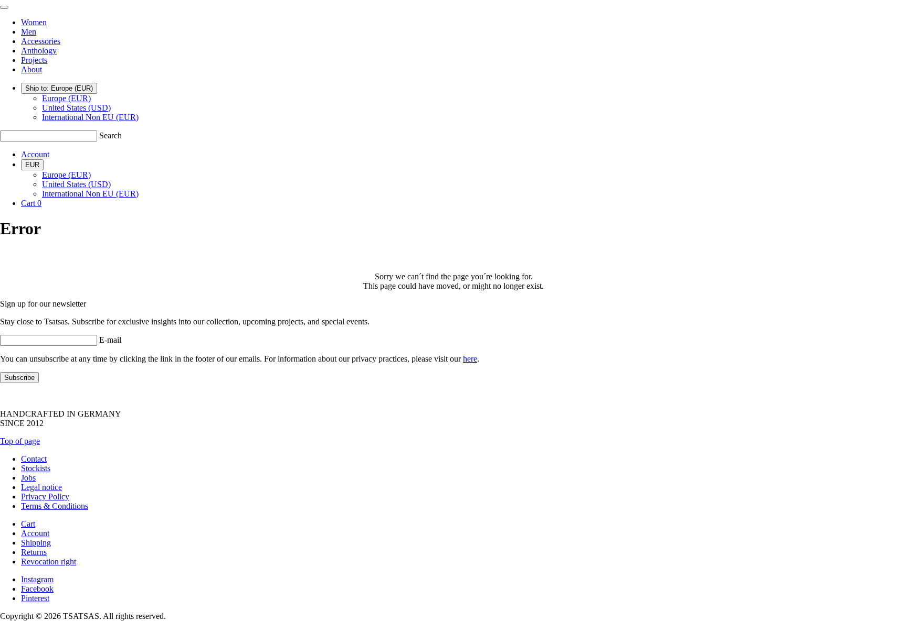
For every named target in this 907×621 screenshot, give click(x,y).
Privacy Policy (45, 496)
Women (34, 22)
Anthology (39, 50)
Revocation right (48, 561)
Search (110, 135)
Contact (34, 458)
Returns (34, 552)
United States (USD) (76, 107)
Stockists (35, 468)
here (470, 358)
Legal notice (41, 487)
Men (28, 31)
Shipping (36, 542)
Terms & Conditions (54, 506)
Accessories (40, 41)
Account (35, 154)
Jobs (28, 477)
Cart (28, 523)
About (31, 69)
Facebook (37, 588)
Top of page (20, 441)
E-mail (110, 339)
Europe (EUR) (66, 98)
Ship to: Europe (59, 88)
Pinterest (35, 598)
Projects (34, 60)
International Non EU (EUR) (90, 117)
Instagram (37, 579)
